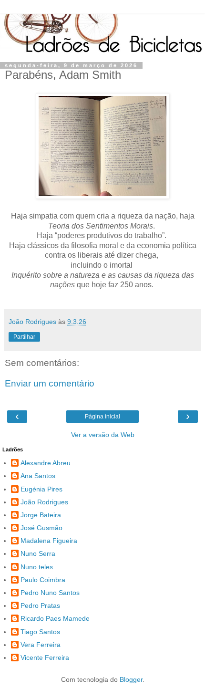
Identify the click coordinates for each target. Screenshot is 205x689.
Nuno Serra (37, 553)
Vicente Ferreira (44, 657)
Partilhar (24, 337)
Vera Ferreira (40, 644)
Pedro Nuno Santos (50, 592)
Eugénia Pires (41, 489)
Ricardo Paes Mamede (55, 618)
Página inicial (102, 416)
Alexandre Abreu (45, 463)
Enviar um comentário (49, 383)
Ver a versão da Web (102, 434)
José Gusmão (41, 528)
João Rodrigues (44, 502)
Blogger (131, 679)
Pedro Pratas (40, 605)
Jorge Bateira (40, 515)
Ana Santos (37, 476)
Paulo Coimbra (42, 580)
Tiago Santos (40, 632)
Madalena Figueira (48, 540)
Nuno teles (36, 567)
